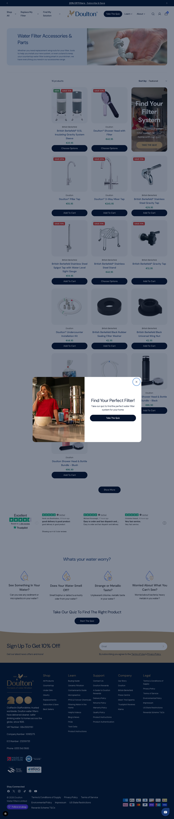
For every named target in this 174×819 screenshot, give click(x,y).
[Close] (136, 382)
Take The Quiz (113, 418)
